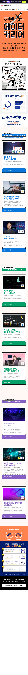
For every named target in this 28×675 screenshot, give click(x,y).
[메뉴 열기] (26, 6)
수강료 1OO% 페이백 (10, 9)
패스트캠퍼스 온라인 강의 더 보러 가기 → (14, 585)
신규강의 (19, 9)
